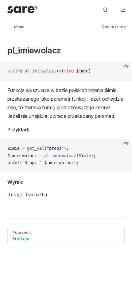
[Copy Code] (122, 71)
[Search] (105, 10)
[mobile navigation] (122, 10)
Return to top (114, 27)
